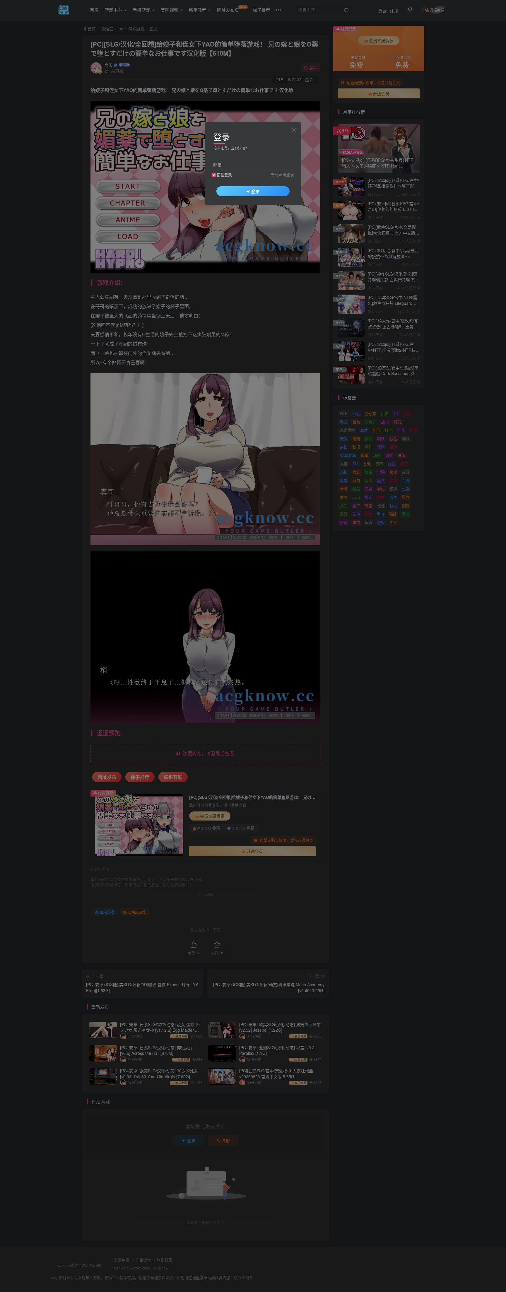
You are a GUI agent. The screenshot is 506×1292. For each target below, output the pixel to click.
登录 (255, 191)
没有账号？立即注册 (229, 148)
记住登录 (224, 174)
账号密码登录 (282, 174)
